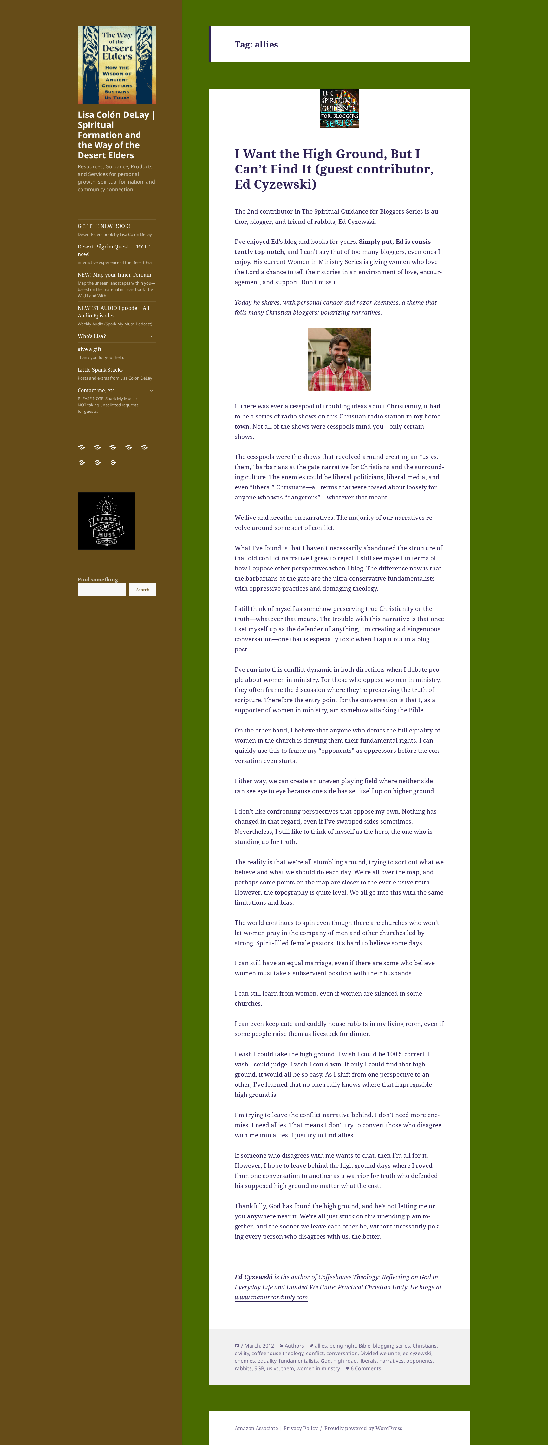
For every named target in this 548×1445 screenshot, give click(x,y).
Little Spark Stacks (115, 373)
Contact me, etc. (108, 400)
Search (142, 590)
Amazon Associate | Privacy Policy (276, 1428)
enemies (245, 1360)
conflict (315, 1353)
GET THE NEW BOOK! (115, 230)
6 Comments (366, 1368)
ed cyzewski (417, 1353)
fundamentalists (298, 1360)
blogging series (391, 1345)
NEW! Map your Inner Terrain (116, 284)
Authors (294, 1345)
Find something (98, 579)
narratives (391, 1360)
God (326, 1360)
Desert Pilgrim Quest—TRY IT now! (115, 254)
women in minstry (318, 1368)
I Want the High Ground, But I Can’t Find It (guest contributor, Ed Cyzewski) (334, 168)
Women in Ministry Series (324, 262)
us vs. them (280, 1368)
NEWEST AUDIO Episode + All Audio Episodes (115, 316)
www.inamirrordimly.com (271, 1297)
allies (321, 1345)
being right (342, 1345)
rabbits (243, 1368)
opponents (419, 1360)
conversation (342, 1353)
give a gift (101, 353)
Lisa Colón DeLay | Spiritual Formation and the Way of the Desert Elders (117, 135)
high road (345, 1360)
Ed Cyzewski (356, 221)
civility (242, 1353)
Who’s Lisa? (92, 336)
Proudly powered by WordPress (363, 1428)
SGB (259, 1368)
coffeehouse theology (277, 1353)
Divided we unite (380, 1353)
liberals (368, 1360)
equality (267, 1360)
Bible (364, 1345)
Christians (425, 1345)
